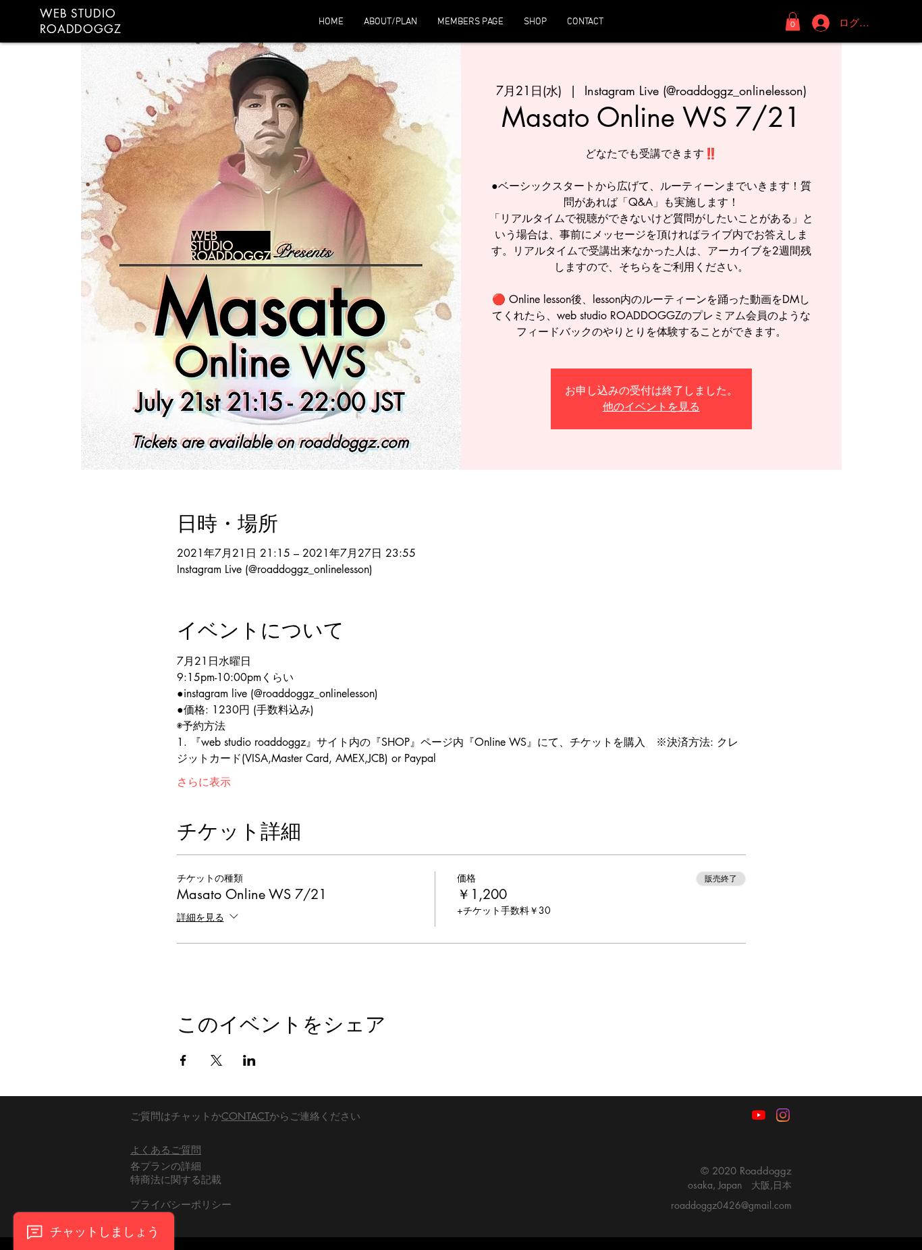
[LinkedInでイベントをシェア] (249, 1060)
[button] (793, 21)
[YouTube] (758, 1115)
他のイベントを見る (651, 407)
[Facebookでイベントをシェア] (183, 1060)
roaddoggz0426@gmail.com (731, 1205)
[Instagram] (783, 1115)
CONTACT (245, 1116)
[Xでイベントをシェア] (216, 1060)
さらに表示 (204, 782)
